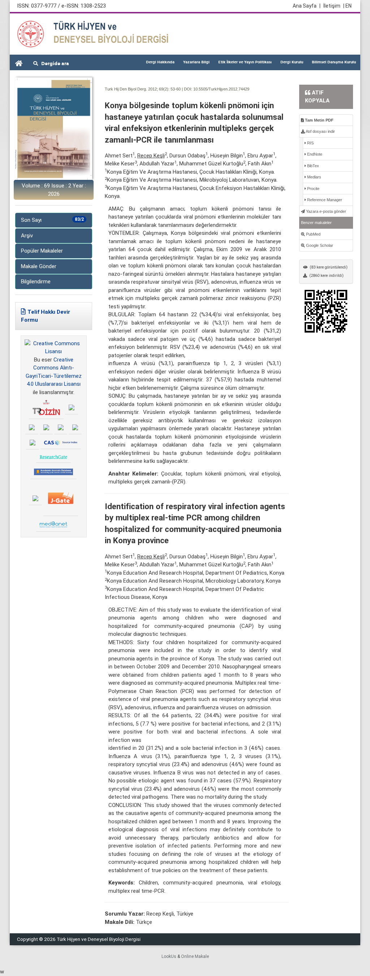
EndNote (314, 154)
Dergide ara (53, 64)
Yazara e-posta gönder (325, 211)
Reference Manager (324, 200)
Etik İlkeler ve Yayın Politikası (245, 62)
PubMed (312, 234)
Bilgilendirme (36, 281)
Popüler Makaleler (42, 251)
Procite (312, 188)
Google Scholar (319, 245)
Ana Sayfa (306, 6)
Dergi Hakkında (160, 62)
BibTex (312, 166)
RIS (310, 143)
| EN (347, 6)
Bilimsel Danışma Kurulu (334, 62)
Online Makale (195, 956)
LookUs (169, 956)
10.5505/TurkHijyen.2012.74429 (221, 89)
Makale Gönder (38, 266)
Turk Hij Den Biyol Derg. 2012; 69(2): (137, 89)
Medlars (313, 177)
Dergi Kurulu (291, 62)
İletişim (331, 6)
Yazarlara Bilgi (196, 62)
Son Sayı (52, 220)
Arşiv (27, 235)
